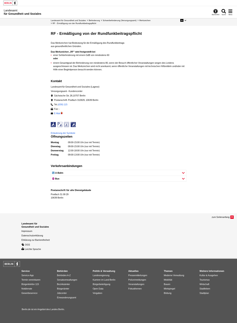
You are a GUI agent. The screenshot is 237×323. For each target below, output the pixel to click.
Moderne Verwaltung (174, 275)
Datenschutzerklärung (32, 235)
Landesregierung (101, 275)
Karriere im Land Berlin (104, 280)
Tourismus (205, 280)
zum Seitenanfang (221, 217)
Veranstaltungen (136, 284)
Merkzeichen (145, 20)
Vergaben (97, 293)
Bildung (167, 293)
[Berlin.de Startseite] (10, 3)
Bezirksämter (63, 284)
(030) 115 (62, 104)
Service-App (27, 275)
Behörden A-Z (64, 275)
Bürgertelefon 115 (30, 284)
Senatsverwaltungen (67, 280)
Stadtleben (205, 288)
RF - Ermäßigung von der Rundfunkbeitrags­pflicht (74, 23)
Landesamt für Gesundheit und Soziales (68, 20)
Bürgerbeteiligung (101, 284)
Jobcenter (62, 293)
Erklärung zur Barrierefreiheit (35, 240)
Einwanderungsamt (66, 297)
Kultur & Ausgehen (209, 275)
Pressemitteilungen (137, 275)
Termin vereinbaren (30, 280)
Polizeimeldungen (137, 280)
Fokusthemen (135, 288)
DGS (27, 245)
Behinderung (94, 20)
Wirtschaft (204, 284)
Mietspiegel (169, 288)
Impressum (26, 231)
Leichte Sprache (33, 249)
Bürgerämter (63, 288)
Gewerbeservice (29, 293)
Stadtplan (204, 293)
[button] (183, 20)
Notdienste (26, 288)
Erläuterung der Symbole (63, 133)
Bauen (167, 284)
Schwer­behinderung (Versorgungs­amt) (120, 20)
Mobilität (168, 280)
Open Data (98, 288)
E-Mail (57, 113)
